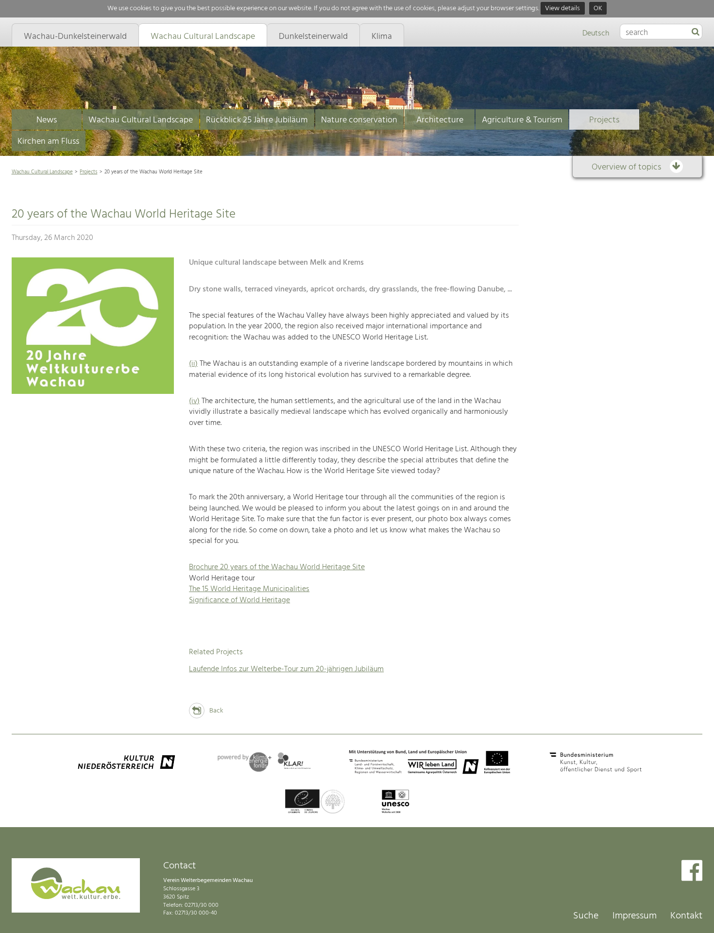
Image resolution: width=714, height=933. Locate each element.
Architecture (439, 120)
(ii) (193, 363)
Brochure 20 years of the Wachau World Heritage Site (277, 567)
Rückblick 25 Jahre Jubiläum (257, 120)
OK (598, 8)
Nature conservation (359, 120)
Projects (604, 120)
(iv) (194, 401)
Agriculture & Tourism (522, 120)
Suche (585, 916)
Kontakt (686, 916)
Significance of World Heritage (239, 600)
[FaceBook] (691, 871)
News (46, 120)
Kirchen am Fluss (48, 142)
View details (562, 8)
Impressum (634, 916)
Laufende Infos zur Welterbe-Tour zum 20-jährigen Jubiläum (286, 669)
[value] (695, 32)
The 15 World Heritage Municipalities (249, 589)
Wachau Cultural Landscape (140, 120)
